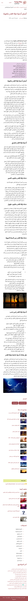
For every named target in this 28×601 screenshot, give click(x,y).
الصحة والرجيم (19, 539)
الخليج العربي (19, 536)
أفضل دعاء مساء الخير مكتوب (14, 498)
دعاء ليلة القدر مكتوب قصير (18, 70)
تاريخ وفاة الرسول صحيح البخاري (14, 511)
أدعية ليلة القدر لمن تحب (19, 75)
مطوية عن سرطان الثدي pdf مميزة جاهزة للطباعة (17, 581)
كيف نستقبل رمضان (16, 431)
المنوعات (20, 548)
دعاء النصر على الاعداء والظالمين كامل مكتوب (11, 492)
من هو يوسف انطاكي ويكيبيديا (21, 576)
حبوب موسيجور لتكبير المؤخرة (21, 578)
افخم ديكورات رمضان (16, 425)
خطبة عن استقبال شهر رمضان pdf (13, 419)
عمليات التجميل (19, 556)
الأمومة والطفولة (19, 529)
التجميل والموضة (18, 531)
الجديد (10, 2)
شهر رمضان (15, 403)
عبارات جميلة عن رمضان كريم (14, 450)
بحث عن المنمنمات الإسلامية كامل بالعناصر (18, 580)
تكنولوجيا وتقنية (19, 553)
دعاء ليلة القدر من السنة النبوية (18, 73)
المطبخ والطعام (19, 544)
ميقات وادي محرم (16, 517)
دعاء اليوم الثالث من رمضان (14, 456)
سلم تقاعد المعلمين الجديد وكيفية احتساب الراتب (17, 571)
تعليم (21, 551)
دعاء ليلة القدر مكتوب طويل (18, 71)
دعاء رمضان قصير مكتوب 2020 (14, 462)
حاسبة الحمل (19, 560)
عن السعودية (19, 558)
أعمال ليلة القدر (22, 403)
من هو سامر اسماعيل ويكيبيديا (21, 574)
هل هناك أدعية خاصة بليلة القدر (18, 77)
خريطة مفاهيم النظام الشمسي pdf (20, 573)
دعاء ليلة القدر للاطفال (15, 469)
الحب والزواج (19, 534)
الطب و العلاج (19, 541)
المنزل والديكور (19, 546)
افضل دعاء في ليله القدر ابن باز (14, 413)
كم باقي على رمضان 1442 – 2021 (14, 438)
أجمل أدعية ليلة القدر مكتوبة (19, 66)
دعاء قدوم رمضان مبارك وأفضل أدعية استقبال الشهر (11, 505)
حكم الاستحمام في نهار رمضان (14, 444)
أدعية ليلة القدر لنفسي (20, 68)
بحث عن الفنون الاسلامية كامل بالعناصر (19, 569)
